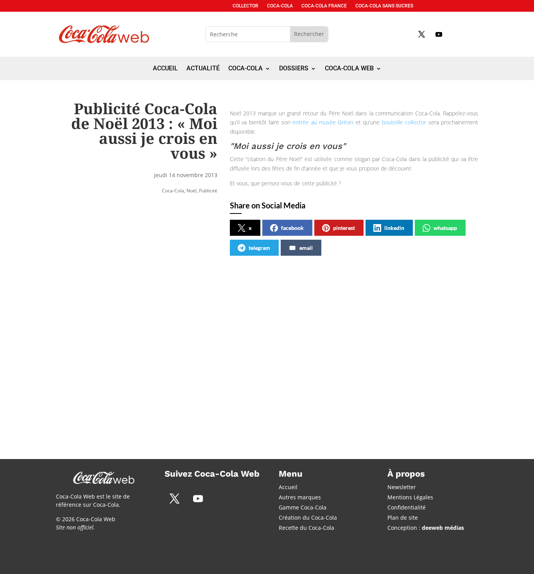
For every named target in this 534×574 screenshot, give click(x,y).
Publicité (208, 190)
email (306, 247)
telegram (259, 247)
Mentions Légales (410, 497)
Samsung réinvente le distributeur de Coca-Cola (257, 342)
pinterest (344, 227)
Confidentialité (406, 507)
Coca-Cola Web (349, 69)
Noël (191, 190)
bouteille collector (404, 122)
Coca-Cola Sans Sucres (384, 6)
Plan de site (402, 517)
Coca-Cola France (324, 6)
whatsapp (445, 227)
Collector (245, 6)
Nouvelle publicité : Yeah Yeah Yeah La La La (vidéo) (385, 342)
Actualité (203, 69)
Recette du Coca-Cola (306, 527)
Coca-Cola (280, 6)
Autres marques (300, 497)
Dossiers (293, 69)
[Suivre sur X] (421, 34)
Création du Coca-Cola (308, 517)
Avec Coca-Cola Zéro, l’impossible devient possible (120, 342)
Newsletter (401, 487)
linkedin (394, 227)
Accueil (165, 69)
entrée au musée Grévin (322, 122)
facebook (292, 227)
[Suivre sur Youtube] (438, 34)
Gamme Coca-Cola (302, 507)
